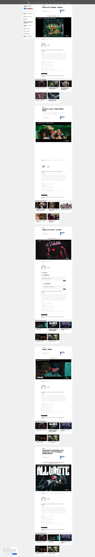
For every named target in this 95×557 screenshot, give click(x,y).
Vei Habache (62, 485)
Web (41, 186)
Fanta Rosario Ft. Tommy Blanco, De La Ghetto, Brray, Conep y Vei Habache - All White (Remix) (28, 22)
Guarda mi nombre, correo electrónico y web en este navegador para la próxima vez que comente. (52, 70)
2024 (45, 39)
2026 (45, 375)
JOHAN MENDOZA (48, 279)
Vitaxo (46, 10)
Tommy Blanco (59, 485)
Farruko (48, 375)
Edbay (46, 115)
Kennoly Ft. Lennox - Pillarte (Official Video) (27, 14)
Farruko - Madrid (25, 19)
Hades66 (48, 39)
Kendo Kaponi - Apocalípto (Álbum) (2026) (27, 36)
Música (42, 3)
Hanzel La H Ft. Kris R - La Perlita (27, 16)
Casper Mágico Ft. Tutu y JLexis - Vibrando (27, 26)
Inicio (34, 3)
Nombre (42, 180)
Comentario (43, 52)
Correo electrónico (43, 183)
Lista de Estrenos (56, 3)
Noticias (38, 3)
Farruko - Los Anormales (26, 31)
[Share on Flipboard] (29, 8)
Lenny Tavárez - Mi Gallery (26, 33)
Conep (49, 485)
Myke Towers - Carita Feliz (26, 28)
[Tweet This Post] (27, 8)
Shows (62, 3)
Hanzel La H (50, 39)
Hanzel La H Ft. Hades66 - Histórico (27, 6)
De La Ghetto (51, 485)
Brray (47, 485)
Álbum (50, 3)
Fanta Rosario (55, 485)
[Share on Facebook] (25, 8)
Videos (46, 3)
